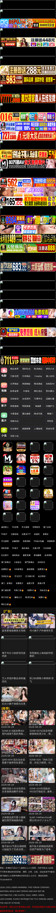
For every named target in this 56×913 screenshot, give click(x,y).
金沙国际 (42, 576)
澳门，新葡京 (7, 583)
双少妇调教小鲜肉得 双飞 (42, 680)
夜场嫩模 (37, 555)
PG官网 (15, 527)
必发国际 (48, 555)
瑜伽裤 (38, 406)
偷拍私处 (16, 555)
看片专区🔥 (6, 597)
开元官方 (18, 576)
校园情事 (26, 428)
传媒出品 (14, 421)
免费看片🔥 (6, 569)
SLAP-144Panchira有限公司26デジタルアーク (42, 820)
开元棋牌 (25, 527)
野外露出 (50, 391)
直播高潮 (51, 541)
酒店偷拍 (25, 548)
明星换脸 (26, 406)
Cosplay (38, 376)
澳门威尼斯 (6, 590)
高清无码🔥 (30, 597)
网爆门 (50, 413)
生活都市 (14, 428)
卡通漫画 (14, 413)
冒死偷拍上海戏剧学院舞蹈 (41, 654)
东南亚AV (50, 383)
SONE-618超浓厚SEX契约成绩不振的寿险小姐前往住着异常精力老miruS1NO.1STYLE (14, 735)
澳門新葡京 (29, 562)
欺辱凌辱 (14, 391)
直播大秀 (41, 583)
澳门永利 (47, 527)
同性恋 (50, 421)
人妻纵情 (38, 428)
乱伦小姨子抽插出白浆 (14, 703)
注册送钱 (15, 534)
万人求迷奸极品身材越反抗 (14, 680)
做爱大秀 (30, 583)
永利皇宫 (41, 562)
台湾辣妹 (14, 383)
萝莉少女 (50, 368)
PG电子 (4, 534)
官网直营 (36, 527)
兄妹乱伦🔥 (45, 590)
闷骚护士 (50, 406)
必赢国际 (16, 541)
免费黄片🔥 (42, 569)
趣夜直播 (26, 555)
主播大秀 (36, 548)
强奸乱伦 (26, 368)
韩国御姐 (26, 383)
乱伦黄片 (5, 555)
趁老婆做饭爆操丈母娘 (14, 630)
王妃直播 (47, 548)
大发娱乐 (18, 562)
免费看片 (19, 583)
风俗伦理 (50, 428)
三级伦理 (14, 376)
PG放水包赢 (39, 541)
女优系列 (26, 398)
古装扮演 (14, 398)
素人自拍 (50, 376)
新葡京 (46, 534)
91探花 (26, 391)
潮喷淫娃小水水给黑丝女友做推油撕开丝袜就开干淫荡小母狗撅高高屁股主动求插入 (14, 793)
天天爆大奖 (30, 576)
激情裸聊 (30, 569)
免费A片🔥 (32, 590)
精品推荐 (14, 368)
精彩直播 (5, 548)
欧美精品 (38, 368)
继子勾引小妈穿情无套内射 (14, 654)
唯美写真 (38, 413)
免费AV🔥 (42, 597)
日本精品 (26, 376)
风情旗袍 (14, 406)
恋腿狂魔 (50, 398)
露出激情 (26, 413)
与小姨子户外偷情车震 (41, 630)
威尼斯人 (5, 527)
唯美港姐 (38, 383)
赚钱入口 (18, 597)
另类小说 (14, 436)
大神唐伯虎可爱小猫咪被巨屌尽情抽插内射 (14, 819)
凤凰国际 (26, 541)
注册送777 (26, 534)
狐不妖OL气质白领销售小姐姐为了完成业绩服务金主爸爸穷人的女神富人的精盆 (14, 851)
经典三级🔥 (19, 590)
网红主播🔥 (6, 604)
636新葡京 (18, 569)
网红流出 (38, 391)
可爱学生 (38, 398)
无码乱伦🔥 (6, 576)
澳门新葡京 (6, 562)
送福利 (37, 534)
